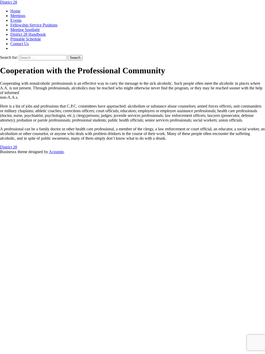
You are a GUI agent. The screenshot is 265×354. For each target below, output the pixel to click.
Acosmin (56, 152)
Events (15, 20)
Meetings (17, 15)
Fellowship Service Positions (33, 25)
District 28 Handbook (28, 34)
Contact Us (19, 43)
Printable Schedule (25, 39)
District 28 (8, 2)
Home (15, 11)
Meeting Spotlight (25, 29)
